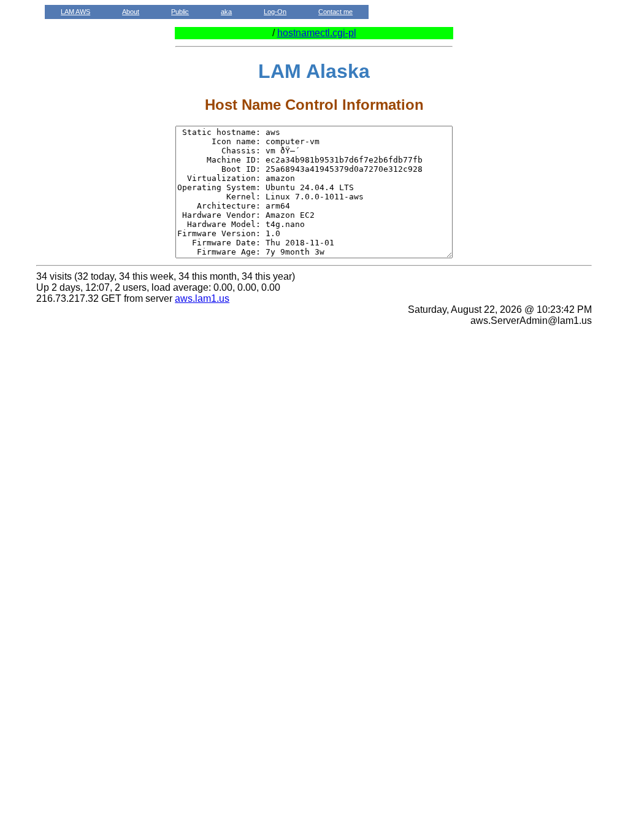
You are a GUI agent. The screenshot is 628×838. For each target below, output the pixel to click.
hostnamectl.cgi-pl (316, 33)
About (130, 11)
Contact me (335, 11)
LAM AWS (75, 11)
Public (180, 11)
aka (226, 11)
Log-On (275, 11)
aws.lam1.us (202, 298)
